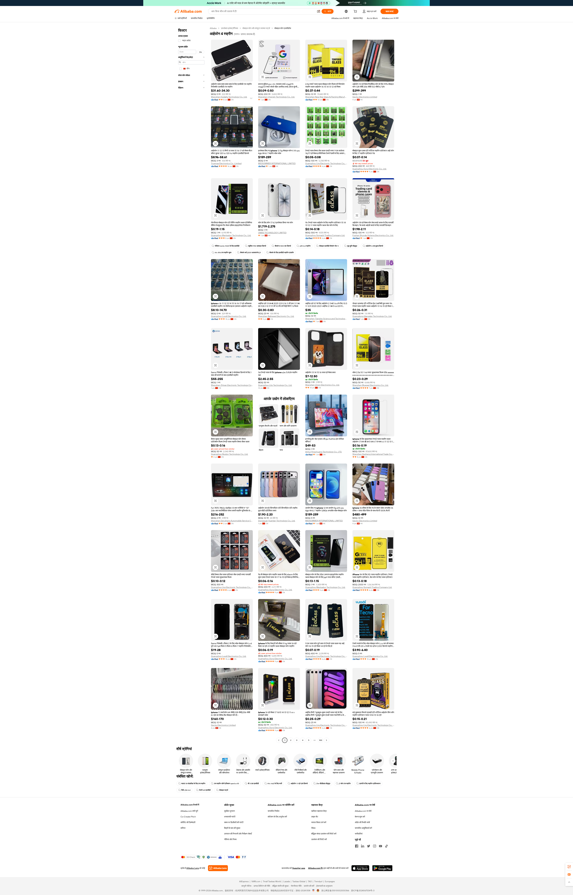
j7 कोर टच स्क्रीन (345, 783)
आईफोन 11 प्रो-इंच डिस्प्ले (299, 783)
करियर (183, 828)
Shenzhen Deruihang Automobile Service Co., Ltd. (232, 521)
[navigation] (191, 384)
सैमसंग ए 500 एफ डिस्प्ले (283, 246)
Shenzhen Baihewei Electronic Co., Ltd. (276, 316)
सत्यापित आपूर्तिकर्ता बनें (363, 828)
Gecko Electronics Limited (364, 97)
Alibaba (213, 28)
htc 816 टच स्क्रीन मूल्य (223, 252)
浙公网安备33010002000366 (335, 890)
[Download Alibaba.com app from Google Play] (382, 868)
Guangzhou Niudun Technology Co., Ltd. (229, 454)
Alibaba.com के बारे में (190, 805)
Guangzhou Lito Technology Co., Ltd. (275, 385)
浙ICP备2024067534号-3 (362, 890)
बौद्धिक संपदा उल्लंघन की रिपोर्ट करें (323, 833)
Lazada (286, 881)
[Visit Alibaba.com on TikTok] (386, 846)
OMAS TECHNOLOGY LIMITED (272, 232)
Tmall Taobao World (272, 881)
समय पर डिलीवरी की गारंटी (233, 822)
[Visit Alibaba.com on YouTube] (380, 846)
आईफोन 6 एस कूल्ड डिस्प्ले (374, 246)
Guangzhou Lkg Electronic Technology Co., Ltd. (326, 163)
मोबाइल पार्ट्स (223, 790)
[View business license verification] (313, 890)
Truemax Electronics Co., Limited (226, 163)
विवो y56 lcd (185, 790)
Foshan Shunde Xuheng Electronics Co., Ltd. (372, 235)
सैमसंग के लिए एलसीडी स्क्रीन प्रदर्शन (281, 252)
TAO (310, 881)
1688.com (255, 881)
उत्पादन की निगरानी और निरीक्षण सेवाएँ (238, 833)
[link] (569, 867)
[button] (318, 11)
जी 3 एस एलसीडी (253, 783)
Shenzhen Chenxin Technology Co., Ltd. (276, 97)
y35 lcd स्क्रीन (305, 246)
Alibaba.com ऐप (315, 868)
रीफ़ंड (313, 828)
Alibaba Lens (192, 868)
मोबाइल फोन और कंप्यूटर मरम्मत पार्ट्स (256, 28)
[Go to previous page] (278, 740)
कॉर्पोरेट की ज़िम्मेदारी (188, 822)
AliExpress (244, 881)
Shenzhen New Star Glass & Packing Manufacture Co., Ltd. (326, 97)
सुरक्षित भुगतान (229, 811)
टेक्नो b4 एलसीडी (205, 790)
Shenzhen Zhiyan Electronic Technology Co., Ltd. (232, 385)
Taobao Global (298, 881)
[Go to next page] (326, 740)
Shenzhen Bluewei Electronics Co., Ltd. (370, 385)
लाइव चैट (314, 816)
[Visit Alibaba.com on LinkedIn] (362, 846)
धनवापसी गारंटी (229, 816)
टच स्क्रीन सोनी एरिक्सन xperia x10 (226, 783)
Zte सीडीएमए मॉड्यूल (323, 783)
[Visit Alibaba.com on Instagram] (374, 846)
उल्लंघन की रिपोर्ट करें (319, 839)
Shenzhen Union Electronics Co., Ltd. (322, 385)
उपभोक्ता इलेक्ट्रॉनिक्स (229, 28)
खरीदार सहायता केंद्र (319, 811)
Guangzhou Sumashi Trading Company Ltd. (325, 235)
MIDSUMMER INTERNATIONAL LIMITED (277, 163)
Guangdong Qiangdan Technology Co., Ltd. (372, 316)
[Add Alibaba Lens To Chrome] (218, 868)
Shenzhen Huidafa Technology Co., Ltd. (229, 97)
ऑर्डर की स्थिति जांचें (362, 822)
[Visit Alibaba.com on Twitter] (368, 846)
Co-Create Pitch (188, 816)
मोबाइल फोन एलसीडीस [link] (282, 28)
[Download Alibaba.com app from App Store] (360, 868)
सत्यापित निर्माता (273, 811)
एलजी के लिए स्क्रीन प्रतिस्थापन (370, 783)
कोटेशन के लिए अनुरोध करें (277, 816)
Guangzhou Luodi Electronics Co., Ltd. (228, 316)
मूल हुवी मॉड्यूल (352, 246)
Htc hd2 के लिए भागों (274, 783)
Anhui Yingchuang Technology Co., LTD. (323, 452)
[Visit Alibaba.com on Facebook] (356, 846)
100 (320, 740)
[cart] (356, 12)
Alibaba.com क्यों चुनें (189, 811)
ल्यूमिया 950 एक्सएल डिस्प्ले (257, 246)
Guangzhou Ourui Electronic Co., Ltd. (369, 169)
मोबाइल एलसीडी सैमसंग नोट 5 (329, 246)
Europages (330, 881)
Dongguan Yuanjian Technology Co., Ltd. (276, 521)
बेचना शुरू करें (360, 816)
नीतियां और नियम (230, 839)
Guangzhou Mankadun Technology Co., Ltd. (231, 235)
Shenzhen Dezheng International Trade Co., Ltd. (373, 454)
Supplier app (298, 868)
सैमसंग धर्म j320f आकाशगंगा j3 (250, 252)
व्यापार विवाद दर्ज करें (318, 822)
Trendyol (318, 881)
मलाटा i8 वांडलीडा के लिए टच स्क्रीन (193, 783)
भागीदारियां (358, 833)
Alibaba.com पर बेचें (363, 811)
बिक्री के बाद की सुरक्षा (232, 828)
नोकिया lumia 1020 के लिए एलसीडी (227, 246)
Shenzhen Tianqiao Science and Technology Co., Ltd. (326, 318)
